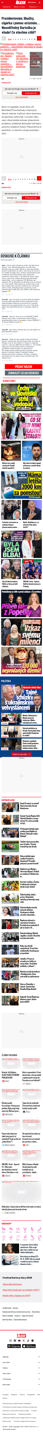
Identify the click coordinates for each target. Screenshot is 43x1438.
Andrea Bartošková (20, 1320)
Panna (39, 1232)
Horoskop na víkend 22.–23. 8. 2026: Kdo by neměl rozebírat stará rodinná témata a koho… (30, 1260)
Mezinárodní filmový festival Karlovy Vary (16, 1312)
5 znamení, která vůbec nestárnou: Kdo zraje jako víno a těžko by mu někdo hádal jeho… (29, 1248)
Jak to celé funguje (21, 97)
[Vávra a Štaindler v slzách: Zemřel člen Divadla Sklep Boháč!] (10, 988)
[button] (14, 1346)
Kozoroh (25, 1239)
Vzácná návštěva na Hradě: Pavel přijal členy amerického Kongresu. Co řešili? (31, 732)
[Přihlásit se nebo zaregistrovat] (39, 2)
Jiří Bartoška (6, 1308)
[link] (10, 1340)
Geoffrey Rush (7, 1320)
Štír (11, 1239)
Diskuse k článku (15, 256)
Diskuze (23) (6, 82)
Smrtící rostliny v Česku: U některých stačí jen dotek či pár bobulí (29, 884)
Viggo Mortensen (27, 1316)
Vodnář (32, 1239)
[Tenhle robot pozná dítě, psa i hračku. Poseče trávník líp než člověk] (10, 846)
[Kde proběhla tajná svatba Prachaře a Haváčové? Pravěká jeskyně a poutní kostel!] (10, 860)
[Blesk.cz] (21, 2)
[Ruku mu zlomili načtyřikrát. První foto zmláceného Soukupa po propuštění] (10, 950)
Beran (3, 1232)
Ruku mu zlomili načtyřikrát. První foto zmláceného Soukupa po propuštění (29, 949)
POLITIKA (6, 681)
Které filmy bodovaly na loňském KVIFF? (21, 1290)
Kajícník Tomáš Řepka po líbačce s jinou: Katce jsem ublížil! (29, 999)
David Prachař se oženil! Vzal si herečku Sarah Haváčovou (29, 806)
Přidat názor (23, 366)
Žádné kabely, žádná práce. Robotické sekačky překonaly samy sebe (29, 898)
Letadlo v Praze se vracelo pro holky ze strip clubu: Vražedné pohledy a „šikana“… (28, 962)
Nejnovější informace (12, 1284)
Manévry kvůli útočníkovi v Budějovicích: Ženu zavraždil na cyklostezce (30, 974)
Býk (11, 1232)
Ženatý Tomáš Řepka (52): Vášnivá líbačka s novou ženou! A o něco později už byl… (30, 819)
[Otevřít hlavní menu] (2, 2)
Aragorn (17, 1316)
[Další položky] (40, 7)
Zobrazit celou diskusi (23, 373)
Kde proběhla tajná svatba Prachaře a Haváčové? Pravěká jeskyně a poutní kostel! (29, 860)
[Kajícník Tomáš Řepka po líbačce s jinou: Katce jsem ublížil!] (10, 1001)
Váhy (3, 1239)
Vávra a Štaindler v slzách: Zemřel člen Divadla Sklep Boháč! (28, 986)
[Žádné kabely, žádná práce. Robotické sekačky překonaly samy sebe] (10, 898)
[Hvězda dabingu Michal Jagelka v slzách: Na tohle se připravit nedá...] (10, 937)
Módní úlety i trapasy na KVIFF (17, 1295)
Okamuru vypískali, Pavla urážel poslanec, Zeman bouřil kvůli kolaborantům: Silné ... (31, 744)
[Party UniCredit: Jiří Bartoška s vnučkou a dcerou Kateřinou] (22, 59)
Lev (32, 1232)
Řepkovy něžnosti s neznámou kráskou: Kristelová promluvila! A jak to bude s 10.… (29, 924)
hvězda (15, 1308)
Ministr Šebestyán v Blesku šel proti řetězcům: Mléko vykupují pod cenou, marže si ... (30, 719)
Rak (25, 1232)
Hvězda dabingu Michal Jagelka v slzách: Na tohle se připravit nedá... (30, 935)
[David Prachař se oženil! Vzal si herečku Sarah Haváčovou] (10, 807)
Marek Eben (36, 1312)
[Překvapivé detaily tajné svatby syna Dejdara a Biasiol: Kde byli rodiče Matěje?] (10, 833)
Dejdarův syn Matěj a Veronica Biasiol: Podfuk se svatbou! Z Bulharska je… (29, 872)
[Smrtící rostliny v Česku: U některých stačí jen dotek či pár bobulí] (10, 886)
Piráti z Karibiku (7, 1316)
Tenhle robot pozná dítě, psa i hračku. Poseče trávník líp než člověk (29, 844)
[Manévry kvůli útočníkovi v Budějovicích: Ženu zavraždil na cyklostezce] (10, 975)
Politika (4, 723)
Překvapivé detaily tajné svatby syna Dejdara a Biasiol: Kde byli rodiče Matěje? (29, 832)
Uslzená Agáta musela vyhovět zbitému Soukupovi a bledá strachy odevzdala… (28, 911)
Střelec (18, 1239)
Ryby (39, 1239)
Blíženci (18, 1232)
